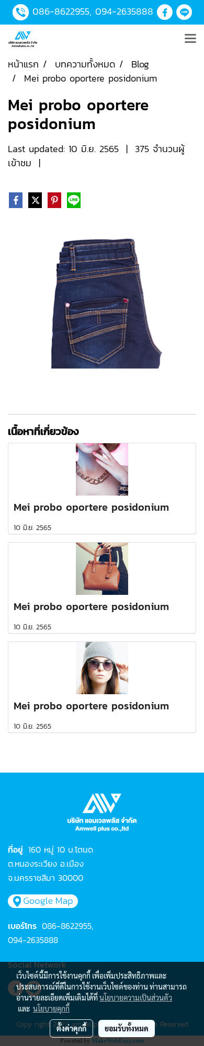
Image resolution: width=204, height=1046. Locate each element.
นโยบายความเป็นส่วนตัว (135, 997)
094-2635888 (124, 11)
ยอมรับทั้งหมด (127, 1028)
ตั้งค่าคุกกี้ (71, 1028)
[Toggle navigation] (190, 39)
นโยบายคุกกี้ (51, 1008)
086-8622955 (60, 11)
